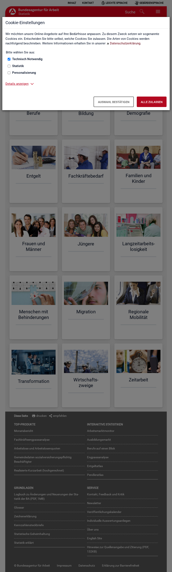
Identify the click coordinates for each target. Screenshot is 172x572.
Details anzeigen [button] (17, 84)
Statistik (18, 66)
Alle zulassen (152, 102)
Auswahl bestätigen (113, 102)
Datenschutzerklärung (125, 43)
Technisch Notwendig (27, 59)
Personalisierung (24, 73)
